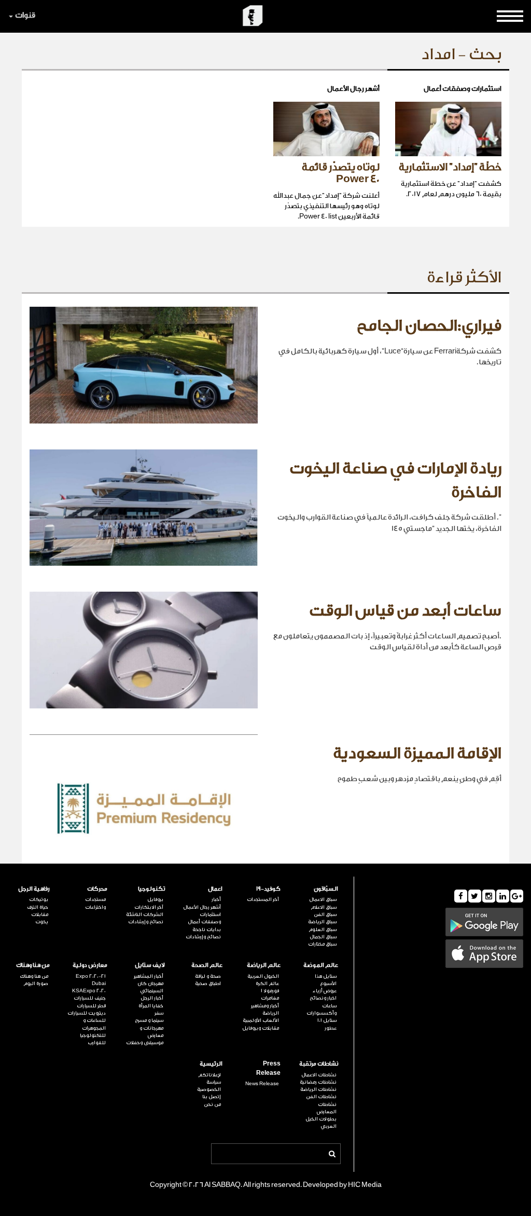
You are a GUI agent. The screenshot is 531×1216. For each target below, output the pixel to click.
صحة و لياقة (208, 976)
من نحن (212, 1104)
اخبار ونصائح (323, 998)
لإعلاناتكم (209, 1074)
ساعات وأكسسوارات (321, 1009)
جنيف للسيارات (90, 998)
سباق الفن (325, 914)
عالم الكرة (267, 983)
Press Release (268, 1068)
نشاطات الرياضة (318, 1089)
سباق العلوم (323, 929)
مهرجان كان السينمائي (150, 987)
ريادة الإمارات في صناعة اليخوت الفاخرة (395, 480)
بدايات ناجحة (206, 929)
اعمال (215, 888)
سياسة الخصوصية (209, 1086)
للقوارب (97, 1042)
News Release (261, 1083)
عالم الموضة (320, 965)
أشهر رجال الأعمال (202, 907)
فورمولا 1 (269, 990)
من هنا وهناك (33, 965)
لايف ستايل (150, 965)
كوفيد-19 (268, 888)
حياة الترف (37, 907)
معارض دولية (90, 965)
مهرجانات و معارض (151, 1032)
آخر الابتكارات (148, 907)
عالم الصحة (206, 965)
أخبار (216, 899)
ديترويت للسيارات (86, 1013)
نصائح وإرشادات (203, 936)
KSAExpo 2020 (89, 990)
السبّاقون (326, 888)
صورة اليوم (35, 983)
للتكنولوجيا (93, 1035)
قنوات (25, 15)
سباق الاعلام (324, 907)
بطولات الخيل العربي (321, 1122)
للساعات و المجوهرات (94, 1024)
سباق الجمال (323, 936)
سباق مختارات (322, 944)
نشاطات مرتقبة (318, 1063)
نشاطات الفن (321, 1096)
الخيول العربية (262, 976)
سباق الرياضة (322, 921)
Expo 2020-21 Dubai (91, 980)
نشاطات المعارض (327, 1108)
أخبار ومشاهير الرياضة (264, 1009)
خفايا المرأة (150, 1005)
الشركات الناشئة (144, 914)
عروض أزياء (325, 990)
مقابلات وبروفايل (260, 1028)
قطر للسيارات (91, 1005)
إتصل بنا (211, 1096)
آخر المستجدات (262, 899)
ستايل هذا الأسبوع (326, 980)
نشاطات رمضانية (318, 1082)
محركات (97, 888)
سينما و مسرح (149, 1020)
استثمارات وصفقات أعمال (204, 918)
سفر (159, 1013)
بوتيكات (38, 899)
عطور (331, 1028)
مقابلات (39, 914)
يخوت (41, 921)
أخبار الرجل (152, 998)
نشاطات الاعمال (319, 1074)
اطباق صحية (208, 983)
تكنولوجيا (151, 888)
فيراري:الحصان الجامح (429, 326)
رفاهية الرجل (34, 888)
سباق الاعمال (323, 899)
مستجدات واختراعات (95, 903)
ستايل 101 (327, 1020)
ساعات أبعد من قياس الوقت (405, 611)
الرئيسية (211, 1063)
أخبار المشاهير (148, 976)
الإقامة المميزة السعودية (417, 753)
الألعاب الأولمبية (260, 1020)
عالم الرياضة (263, 965)
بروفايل (155, 899)
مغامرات (269, 998)
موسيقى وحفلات (144, 1042)
